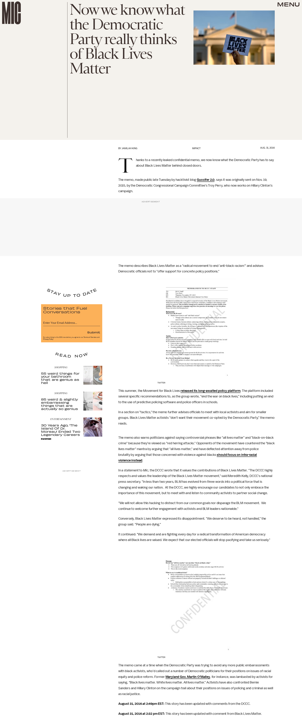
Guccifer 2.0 (205, 179)
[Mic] (11, 12)
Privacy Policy (48, 339)
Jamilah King (129, 148)
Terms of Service (90, 337)
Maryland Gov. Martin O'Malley (188, 677)
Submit (93, 332)
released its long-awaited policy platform (210, 391)
